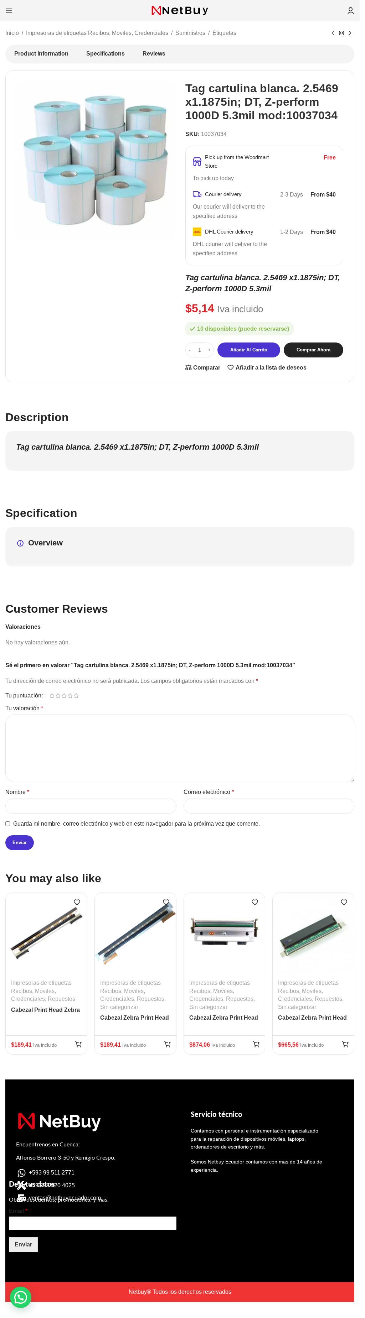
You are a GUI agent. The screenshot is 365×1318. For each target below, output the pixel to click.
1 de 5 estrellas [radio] (52, 696)
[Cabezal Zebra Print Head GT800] (135, 933)
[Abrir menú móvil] (9, 11)
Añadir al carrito (248, 349)
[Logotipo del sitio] (180, 10)
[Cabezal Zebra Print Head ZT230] (313, 933)
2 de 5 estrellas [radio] (58, 696)
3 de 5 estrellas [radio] (64, 696)
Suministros (190, 33)
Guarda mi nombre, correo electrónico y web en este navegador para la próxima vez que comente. (136, 824)
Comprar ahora (313, 349)
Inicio (12, 33)
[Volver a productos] (341, 33)
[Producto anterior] (333, 33)
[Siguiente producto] (350, 33)
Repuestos (61, 999)
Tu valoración (24, 708)
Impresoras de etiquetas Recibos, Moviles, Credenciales (97, 33)
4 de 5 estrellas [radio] (70, 696)
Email (18, 1211)
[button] (78, 1044)
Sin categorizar (119, 1007)
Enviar (23, 1244)
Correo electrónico (209, 792)
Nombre (17, 792)
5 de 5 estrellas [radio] (76, 696)
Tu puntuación (23, 696)
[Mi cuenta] (351, 11)
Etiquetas (224, 33)
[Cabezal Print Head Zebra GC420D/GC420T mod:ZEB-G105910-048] (46, 933)
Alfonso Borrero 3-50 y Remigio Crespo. (65, 1158)
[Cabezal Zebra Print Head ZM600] (224, 933)
